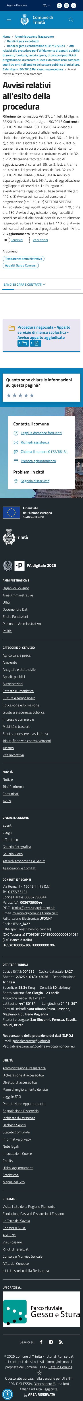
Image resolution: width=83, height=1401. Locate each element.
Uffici (6, 602)
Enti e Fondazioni (15, 616)
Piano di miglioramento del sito (25, 1089)
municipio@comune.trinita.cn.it (35, 913)
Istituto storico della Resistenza (26, 1270)
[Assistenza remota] (39, 1372)
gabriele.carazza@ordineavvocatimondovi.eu (42, 1046)
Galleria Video (13, 853)
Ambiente (10, 662)
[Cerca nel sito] (71, 19)
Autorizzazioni (13, 683)
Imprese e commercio (18, 719)
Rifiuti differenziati (16, 1249)
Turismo (8, 747)
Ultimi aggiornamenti (18, 1167)
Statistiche (11, 1174)
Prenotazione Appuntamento (24, 1103)
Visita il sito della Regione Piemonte (29, 1206)
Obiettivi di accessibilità (20, 1082)
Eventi (7, 825)
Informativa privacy (17, 1139)
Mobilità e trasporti (16, 726)
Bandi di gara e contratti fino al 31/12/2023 (36, 45)
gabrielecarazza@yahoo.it (31, 1040)
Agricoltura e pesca (17, 655)
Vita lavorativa (13, 755)
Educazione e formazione (21, 705)
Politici (7, 630)
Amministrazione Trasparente (34, 36)
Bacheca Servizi (14, 1125)
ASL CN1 (9, 1235)
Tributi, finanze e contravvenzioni (27, 740)
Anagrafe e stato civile (19, 669)
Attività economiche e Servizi (24, 861)
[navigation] (9, 19)
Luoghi (7, 832)
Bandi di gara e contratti (23, 41)
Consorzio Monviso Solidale (22, 1256)
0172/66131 (17, 891)
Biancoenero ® (44, 1383)
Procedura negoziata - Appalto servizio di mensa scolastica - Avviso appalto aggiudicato (43, 332)
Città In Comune (60, 1367)
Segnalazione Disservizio (21, 1110)
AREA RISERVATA (41, 1394)
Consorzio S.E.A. (14, 1227)
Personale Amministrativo (22, 623)
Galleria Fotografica (17, 846)
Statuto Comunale (16, 1132)
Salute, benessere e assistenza (25, 733)
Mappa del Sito (14, 1182)
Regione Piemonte (17, 5)
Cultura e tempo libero (19, 698)
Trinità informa (13, 786)
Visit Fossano (12, 1242)
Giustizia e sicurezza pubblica (23, 712)
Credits (8, 1160)
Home (6, 36)
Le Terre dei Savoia (16, 1220)
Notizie (8, 779)
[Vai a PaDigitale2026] (30, 565)
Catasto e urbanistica (18, 690)
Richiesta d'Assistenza (19, 1117)
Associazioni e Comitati (19, 868)
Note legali (11, 1146)
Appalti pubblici (14, 676)
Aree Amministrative (18, 595)
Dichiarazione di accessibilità (23, 1075)
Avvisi (7, 800)
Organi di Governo (16, 588)
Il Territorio (10, 839)
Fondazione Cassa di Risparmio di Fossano (33, 1213)
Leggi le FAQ (12, 1096)
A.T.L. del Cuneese (16, 1263)
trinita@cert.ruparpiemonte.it (33, 907)
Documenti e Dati (15, 609)
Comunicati (11, 793)
